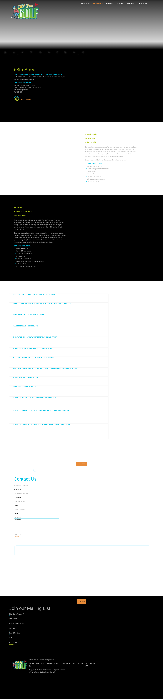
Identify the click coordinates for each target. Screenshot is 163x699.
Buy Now (81, 601)
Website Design (34, 672)
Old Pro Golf (47, 670)
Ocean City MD (50, 672)
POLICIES (93, 664)
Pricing (109, 4)
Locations (98, 4)
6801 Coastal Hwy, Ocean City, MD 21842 (28, 87)
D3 (43, 672)
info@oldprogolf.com (21, 90)
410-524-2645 (18, 92)
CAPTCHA (17, 534)
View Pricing (25, 99)
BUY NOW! (143, 4)
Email (19, 501)
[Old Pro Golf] (25, 10)
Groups (120, 4)
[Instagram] (153, 4)
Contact (131, 4)
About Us (85, 4)
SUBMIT (17, 537)
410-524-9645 (34, 660)
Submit (11, 645)
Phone (19, 509)
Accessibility (77, 664)
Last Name (21, 493)
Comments (17, 517)
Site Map (86, 665)
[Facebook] (150, 4)
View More (81, 464)
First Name (21, 485)
